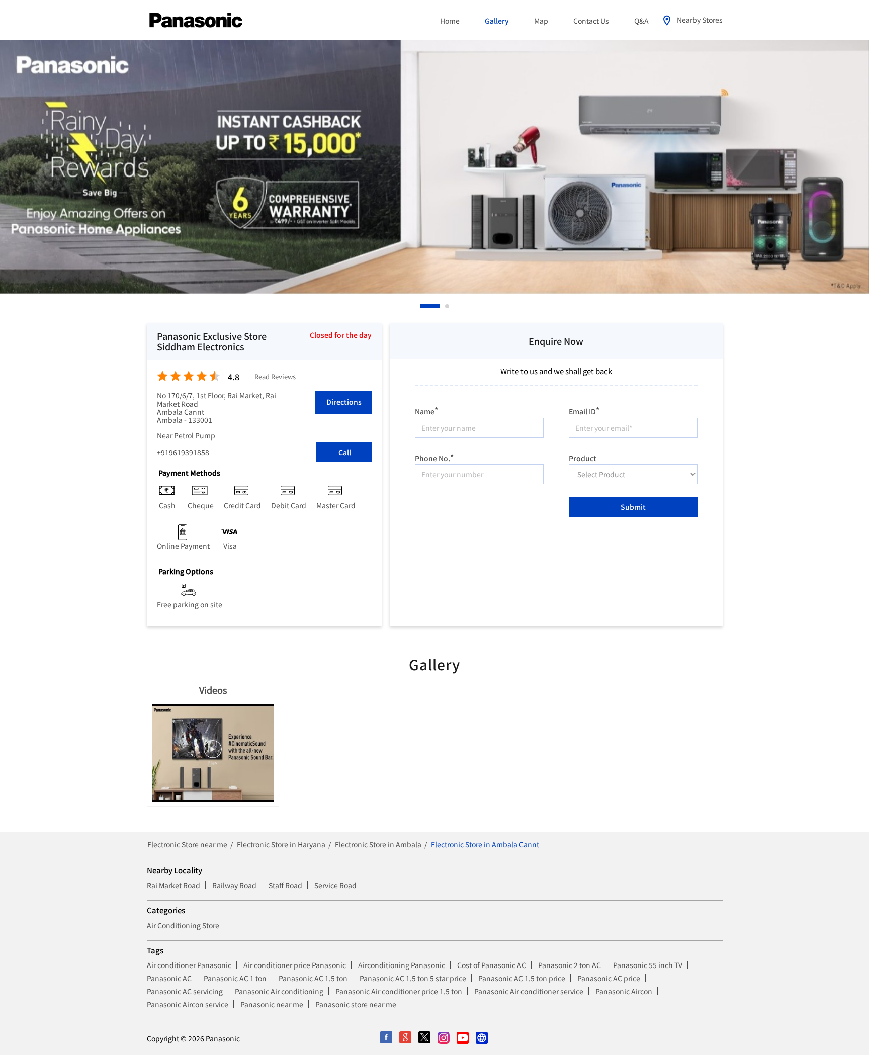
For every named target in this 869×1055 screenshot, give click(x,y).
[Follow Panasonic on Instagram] (444, 1038)
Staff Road (285, 885)
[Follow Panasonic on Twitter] (425, 1038)
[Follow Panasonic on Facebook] (387, 1038)
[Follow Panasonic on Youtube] (463, 1038)
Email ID (584, 410)
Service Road (335, 885)
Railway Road (234, 885)
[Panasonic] (196, 20)
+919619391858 (183, 452)
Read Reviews (275, 377)
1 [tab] (422, 306)
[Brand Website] (482, 1038)
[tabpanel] (434, 167)
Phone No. (434, 457)
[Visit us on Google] (406, 1038)
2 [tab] (447, 306)
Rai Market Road (173, 885)
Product (582, 457)
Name (426, 410)
